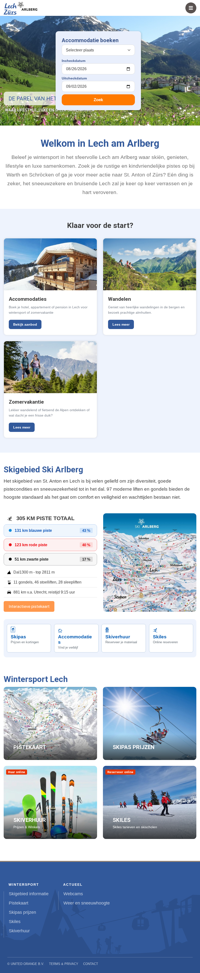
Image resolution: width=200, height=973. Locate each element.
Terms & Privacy (63, 964)
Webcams (73, 893)
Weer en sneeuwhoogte (86, 903)
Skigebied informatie (29, 893)
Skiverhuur (19, 930)
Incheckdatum (73, 61)
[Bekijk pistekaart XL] (150, 562)
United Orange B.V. (27, 964)
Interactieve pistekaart (29, 606)
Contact (90, 964)
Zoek (98, 99)
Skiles (14, 921)
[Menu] (190, 7)
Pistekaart (18, 903)
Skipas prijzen (22, 912)
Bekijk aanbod (25, 324)
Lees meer (121, 324)
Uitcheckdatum (74, 78)
